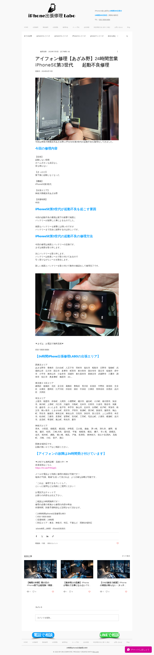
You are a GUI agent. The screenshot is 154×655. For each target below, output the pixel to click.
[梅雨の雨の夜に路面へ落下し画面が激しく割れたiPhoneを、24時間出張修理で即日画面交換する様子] (40, 569)
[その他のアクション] (117, 51)
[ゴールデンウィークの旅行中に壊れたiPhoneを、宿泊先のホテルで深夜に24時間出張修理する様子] (113, 569)
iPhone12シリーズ (79, 36)
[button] (127, 36)
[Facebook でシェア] (36, 536)
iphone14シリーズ (43, 36)
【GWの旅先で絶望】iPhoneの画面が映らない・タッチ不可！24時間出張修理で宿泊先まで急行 (113, 584)
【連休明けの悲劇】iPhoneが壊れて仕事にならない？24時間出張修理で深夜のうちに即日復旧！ (76, 584)
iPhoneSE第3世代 (59, 528)
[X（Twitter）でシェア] (42, 536)
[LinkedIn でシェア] (47, 536)
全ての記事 (28, 36)
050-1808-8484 (104, 20)
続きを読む (112, 36)
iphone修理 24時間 (43, 528)
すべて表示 (126, 556)
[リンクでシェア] (53, 536)
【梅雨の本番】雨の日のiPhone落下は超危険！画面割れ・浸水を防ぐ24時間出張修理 (40, 584)
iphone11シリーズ (96, 36)
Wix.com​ (95, 652)
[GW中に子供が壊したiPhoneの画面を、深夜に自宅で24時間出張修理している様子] (77, 569)
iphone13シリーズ (61, 36)
